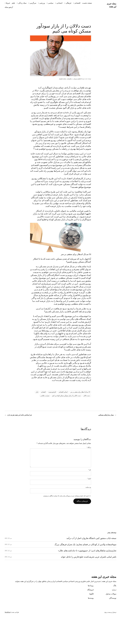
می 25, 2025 (8, 544)
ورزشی (42, 3)
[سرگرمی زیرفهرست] (28, 3)
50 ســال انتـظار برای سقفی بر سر (80, 392)
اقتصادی (77, 3)
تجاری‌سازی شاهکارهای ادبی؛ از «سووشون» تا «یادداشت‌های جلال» (87, 550)
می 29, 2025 (8, 538)
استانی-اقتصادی (63, 392)
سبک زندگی (22, 3)
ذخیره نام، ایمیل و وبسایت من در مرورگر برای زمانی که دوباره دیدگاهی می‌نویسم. (66, 496)
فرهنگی (68, 3)
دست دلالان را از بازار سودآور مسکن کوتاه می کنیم (66, 395)
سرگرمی (33, 3)
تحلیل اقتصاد (62, 78)
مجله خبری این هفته (103, 576)
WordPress (7, 612)
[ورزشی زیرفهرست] (38, 3)
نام (89, 470)
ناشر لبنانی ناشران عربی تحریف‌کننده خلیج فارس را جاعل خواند (88, 557)
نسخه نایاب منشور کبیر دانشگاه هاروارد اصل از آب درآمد (91, 538)
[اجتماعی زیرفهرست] (55, 3)
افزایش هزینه (52, 392)
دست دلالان (87, 395)
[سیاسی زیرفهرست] (47, 3)
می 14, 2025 (8, 557)
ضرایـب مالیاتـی (44, 395)
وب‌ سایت (88, 487)
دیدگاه (89, 447)
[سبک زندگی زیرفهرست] (17, 3)
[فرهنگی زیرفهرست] (64, 3)
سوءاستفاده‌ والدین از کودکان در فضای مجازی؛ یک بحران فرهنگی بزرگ (85, 544)
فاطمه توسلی (77, 78)
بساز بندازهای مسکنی (106, 415)
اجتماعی (59, 3)
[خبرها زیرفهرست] (5, 3)
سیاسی (50, 3)
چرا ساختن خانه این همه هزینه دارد (19, 415)
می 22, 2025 (8, 550)
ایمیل (89, 478)
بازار (37, 392)
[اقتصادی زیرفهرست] (73, 3)
